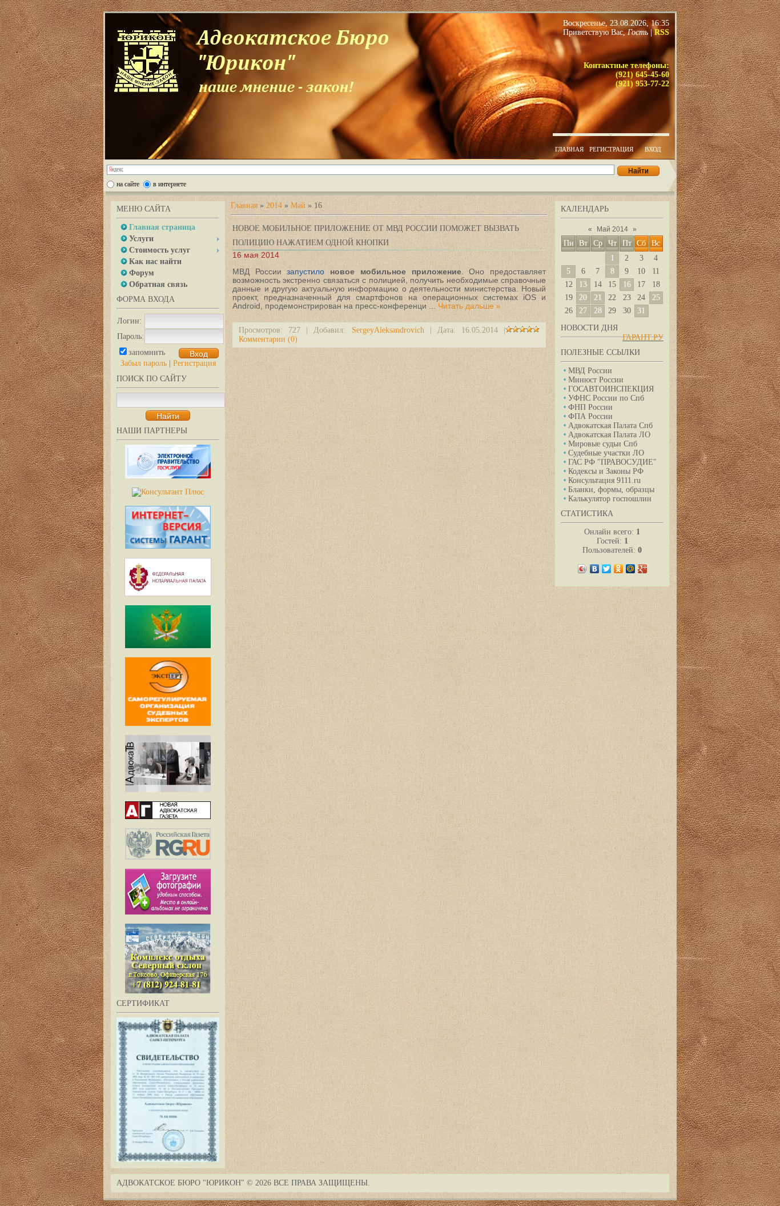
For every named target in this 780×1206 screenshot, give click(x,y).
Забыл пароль (143, 363)
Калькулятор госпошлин (610, 498)
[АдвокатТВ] (168, 789)
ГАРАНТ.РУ (643, 337)
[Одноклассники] (619, 568)
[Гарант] (168, 546)
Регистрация (194, 363)
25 (656, 297)
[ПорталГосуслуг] (168, 476)
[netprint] (168, 912)
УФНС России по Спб (606, 398)
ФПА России (590, 416)
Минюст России (596, 380)
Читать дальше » (469, 305)
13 (583, 284)
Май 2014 (612, 229)
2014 (274, 205)
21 (598, 297)
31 (641, 310)
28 (598, 310)
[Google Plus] (643, 568)
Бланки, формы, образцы (611, 489)
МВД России (590, 370)
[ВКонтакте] (595, 568)
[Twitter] (607, 568)
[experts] (168, 723)
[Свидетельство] (167, 1159)
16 (627, 284)
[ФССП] (168, 645)
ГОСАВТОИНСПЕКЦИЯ (611, 389)
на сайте (127, 184)
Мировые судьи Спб (602, 444)
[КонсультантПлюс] (168, 492)
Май (298, 205)
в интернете (169, 184)
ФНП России (590, 407)
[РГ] (168, 857)
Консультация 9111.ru (604, 480)
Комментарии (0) (268, 339)
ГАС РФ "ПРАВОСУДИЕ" (612, 462)
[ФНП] (167, 593)
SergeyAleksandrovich (388, 330)
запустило (305, 271)
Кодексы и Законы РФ (606, 471)
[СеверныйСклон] (168, 991)
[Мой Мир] (631, 568)
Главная (244, 205)
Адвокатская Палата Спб (610, 425)
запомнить (146, 352)
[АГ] (168, 816)
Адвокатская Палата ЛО (609, 434)
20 (583, 297)
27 (583, 310)
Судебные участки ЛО (606, 453)
